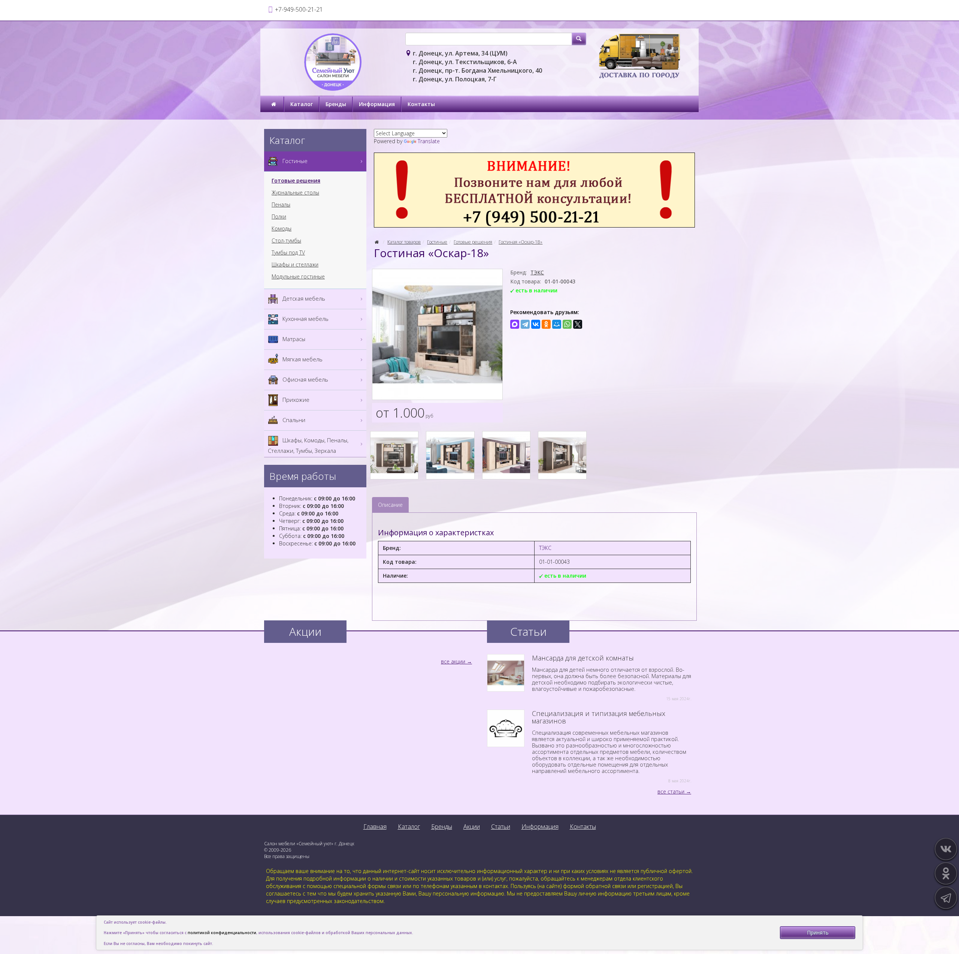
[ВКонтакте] (535, 324)
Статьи (500, 826)
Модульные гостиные (298, 277)
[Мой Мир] (556, 324)
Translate (429, 141)
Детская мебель (303, 298)
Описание (390, 504)
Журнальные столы (295, 193)
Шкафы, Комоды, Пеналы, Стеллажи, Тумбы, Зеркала (308, 445)
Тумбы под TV (288, 253)
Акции (471, 826)
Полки (279, 217)
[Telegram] (525, 324)
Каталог (301, 104)
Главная (375, 826)
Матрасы (293, 339)
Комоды (281, 229)
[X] (577, 324)
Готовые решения (473, 242)
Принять (818, 932)
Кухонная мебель (305, 318)
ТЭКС (537, 272)
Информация (377, 104)
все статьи (670, 791)
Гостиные (437, 242)
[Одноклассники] (546, 324)
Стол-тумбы (286, 241)
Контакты (421, 104)
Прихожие (295, 399)
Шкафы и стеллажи (295, 265)
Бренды (336, 104)
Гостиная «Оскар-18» (520, 242)
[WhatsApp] (567, 324)
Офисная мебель (304, 379)
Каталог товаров (404, 242)
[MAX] (514, 324)
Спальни (293, 420)
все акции (453, 661)
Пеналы (281, 205)
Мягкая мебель (302, 359)
